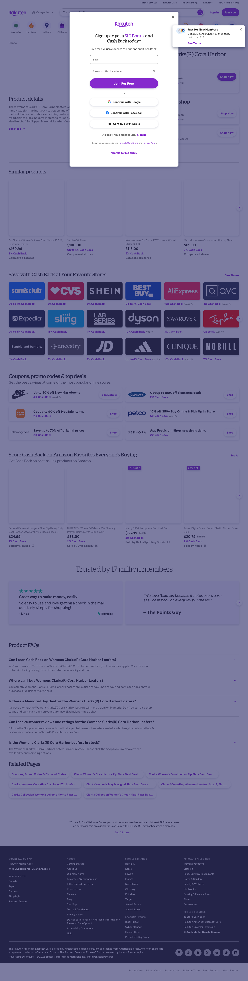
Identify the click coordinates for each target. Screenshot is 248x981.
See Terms (195, 43)
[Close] (240, 29)
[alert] (208, 36)
